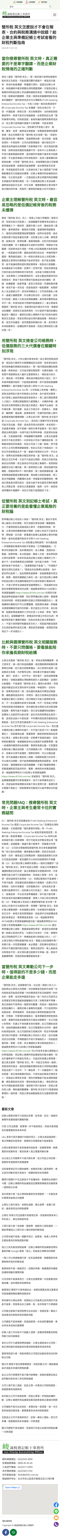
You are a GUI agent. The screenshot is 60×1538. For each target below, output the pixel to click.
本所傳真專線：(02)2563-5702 (17, 1470)
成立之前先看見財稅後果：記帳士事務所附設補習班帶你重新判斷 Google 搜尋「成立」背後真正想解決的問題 (29, 1249)
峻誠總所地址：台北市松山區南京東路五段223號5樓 (28, 1478)
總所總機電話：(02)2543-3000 (17, 1459)
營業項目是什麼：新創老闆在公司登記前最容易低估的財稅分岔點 (29, 1355)
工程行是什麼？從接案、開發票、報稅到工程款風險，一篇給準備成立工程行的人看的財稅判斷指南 (29, 1227)
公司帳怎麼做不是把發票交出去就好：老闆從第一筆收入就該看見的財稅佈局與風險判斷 (29, 1312)
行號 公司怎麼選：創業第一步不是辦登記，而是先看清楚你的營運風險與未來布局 (30, 1128)
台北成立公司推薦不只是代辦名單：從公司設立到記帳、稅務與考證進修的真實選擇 (29, 1160)
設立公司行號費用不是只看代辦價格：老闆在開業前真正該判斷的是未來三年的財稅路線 (29, 1376)
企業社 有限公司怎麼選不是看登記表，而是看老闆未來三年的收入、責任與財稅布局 (30, 1217)
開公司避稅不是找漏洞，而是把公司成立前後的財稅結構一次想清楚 (29, 1429)
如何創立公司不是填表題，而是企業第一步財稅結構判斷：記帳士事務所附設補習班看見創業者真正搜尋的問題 (29, 1398)
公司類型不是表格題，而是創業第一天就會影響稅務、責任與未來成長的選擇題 (29, 1323)
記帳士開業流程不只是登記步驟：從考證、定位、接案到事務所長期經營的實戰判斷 (29, 1117)
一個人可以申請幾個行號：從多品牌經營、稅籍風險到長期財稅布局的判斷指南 (29, 1259)
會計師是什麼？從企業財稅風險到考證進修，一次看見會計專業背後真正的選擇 (29, 1195)
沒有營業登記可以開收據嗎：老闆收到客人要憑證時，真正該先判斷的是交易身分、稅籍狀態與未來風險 (29, 1170)
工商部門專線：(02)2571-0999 (17, 1467)
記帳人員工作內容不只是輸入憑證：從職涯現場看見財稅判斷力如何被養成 (29, 1334)
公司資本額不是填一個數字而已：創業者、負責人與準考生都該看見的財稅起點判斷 (29, 1238)
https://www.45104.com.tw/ (30, 592)
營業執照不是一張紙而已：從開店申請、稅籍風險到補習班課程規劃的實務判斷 (29, 1270)
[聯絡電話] (56, 1524)
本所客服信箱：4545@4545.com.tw (20, 1474)
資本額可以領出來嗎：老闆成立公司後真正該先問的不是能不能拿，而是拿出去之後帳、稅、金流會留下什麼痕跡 (29, 1302)
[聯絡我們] (56, 1518)
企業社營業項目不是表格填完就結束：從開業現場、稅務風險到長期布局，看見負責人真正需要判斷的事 (29, 1149)
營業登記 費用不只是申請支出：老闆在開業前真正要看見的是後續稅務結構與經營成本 (30, 1291)
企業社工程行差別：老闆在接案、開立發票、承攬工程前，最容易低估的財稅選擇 (28, 1206)
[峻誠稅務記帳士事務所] (16, 14)
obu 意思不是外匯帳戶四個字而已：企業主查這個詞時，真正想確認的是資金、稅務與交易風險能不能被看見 (30, 1138)
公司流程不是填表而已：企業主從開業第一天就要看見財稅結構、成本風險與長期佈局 (29, 1281)
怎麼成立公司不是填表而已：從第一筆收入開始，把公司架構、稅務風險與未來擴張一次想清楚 (29, 1419)
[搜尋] (50, 6)
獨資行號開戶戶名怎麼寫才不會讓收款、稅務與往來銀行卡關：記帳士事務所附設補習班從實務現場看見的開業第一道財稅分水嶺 (29, 1183)
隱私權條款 (7, 1521)
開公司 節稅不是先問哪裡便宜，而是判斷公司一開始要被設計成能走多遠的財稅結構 (30, 1366)
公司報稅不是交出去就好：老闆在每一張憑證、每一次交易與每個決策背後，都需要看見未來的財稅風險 (29, 1408)
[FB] (56, 1505)
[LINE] (56, 1511)
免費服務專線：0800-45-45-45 (17, 1463)
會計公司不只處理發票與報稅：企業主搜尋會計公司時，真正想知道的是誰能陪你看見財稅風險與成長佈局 (29, 1344)
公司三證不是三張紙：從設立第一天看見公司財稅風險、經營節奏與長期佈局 (29, 1387)
